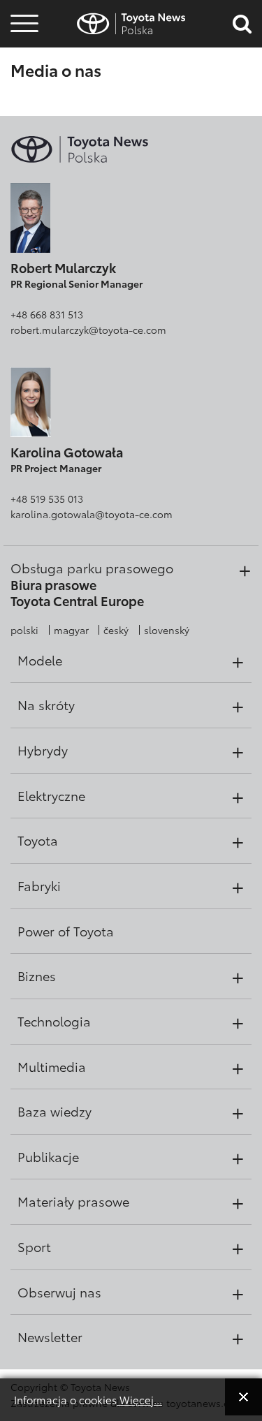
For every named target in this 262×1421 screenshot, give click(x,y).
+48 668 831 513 (46, 314)
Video (22, 66)
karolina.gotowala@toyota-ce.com (91, 514)
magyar (71, 630)
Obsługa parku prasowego (91, 568)
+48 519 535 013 (46, 499)
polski (24, 630)
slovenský (166, 630)
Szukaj (24, 104)
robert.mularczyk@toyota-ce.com (88, 330)
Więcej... (139, 1399)
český (116, 630)
